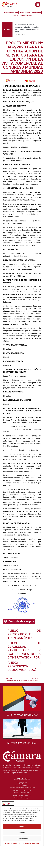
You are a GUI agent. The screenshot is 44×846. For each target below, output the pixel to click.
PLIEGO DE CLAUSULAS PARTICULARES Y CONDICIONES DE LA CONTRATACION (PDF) (24, 643)
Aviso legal (35, 843)
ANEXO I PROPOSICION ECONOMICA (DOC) (24, 659)
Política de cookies (11, 843)
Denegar (22, 833)
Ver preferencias (22, 838)
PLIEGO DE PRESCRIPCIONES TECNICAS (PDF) (24, 627)
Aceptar (22, 827)
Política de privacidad (24, 843)
